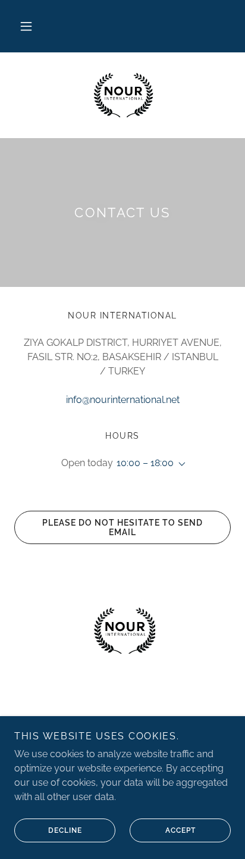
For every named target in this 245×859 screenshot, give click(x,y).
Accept (180, 830)
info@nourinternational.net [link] (123, 399)
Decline (65, 830)
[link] (122, 95)
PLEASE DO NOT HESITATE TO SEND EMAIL (122, 527)
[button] (26, 26)
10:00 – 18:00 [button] (145, 462)
